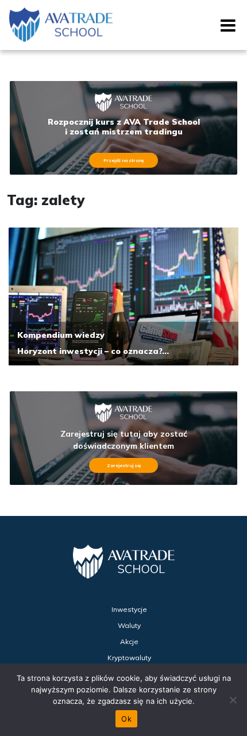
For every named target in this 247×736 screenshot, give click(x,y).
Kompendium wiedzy (61, 335)
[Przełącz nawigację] (224, 29)
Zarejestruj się (124, 465)
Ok (126, 718)
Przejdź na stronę (123, 160)
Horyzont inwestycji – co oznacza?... (93, 351)
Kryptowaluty (129, 657)
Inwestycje (129, 609)
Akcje (129, 641)
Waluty (129, 625)
